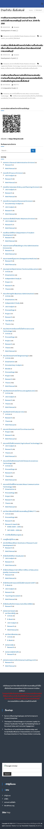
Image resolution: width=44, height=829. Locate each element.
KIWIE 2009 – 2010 (14, 526)
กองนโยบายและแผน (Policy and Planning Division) (21, 187)
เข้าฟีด (6, 799)
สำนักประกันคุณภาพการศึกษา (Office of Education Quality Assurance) (20, 571)
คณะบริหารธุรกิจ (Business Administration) (18, 293)
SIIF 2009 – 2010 (13, 530)
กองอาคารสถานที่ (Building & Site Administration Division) (21, 246)
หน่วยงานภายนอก (9, 611)
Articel (7, 513)
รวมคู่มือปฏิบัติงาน (9, 539)
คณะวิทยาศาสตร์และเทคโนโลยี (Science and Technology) (18, 329)
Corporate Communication (28, 66)
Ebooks (7, 368)
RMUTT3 (16, 85)
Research (6, 36)
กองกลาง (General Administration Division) (19, 162)
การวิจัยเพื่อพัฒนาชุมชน (13, 535)
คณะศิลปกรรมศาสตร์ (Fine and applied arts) (19, 390)
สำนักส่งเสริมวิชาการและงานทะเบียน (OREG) (18, 604)
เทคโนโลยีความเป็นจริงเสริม (30, 68)
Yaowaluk (16, 27)
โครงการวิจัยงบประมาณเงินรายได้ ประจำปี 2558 (22, 98)
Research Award (11, 524)
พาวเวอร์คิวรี (9, 38)
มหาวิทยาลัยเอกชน (11, 634)
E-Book (8, 585)
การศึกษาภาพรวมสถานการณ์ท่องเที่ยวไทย (24, 96)
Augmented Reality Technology (10, 66)
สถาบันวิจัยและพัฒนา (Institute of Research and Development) (20, 544)
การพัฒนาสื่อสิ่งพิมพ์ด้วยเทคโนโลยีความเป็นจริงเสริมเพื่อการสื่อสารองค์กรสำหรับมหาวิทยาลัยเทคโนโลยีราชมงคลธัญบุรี (22, 48)
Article (7, 271)
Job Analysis (9, 175)
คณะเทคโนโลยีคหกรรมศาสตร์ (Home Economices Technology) (20, 462)
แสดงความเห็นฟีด (9, 802)
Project (8, 282)
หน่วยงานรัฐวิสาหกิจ (12, 652)
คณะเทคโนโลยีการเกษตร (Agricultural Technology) (21, 443)
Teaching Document (12, 596)
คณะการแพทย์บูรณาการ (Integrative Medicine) (20, 258)
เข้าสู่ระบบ (7, 795)
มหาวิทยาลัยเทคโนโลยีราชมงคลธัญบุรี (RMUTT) (19, 511)
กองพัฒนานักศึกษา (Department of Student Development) (18, 233)
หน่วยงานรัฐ (9, 645)
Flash (17, 826)
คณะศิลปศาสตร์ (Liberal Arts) (13, 412)
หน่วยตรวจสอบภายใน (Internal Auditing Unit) (19, 660)
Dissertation (9, 275)
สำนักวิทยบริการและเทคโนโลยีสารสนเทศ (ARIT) (19, 583)
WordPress (39, 826)
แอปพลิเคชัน (4, 98)
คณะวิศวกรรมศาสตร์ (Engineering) (15, 355)
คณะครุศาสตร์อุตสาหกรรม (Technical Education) (20, 269)
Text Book (8, 320)
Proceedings (10, 310)
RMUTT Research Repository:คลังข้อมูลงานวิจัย (26, 823)
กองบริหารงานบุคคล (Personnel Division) (17, 201)
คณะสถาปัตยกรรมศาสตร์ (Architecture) (17, 429)
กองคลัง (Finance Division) (13, 173)
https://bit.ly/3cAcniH (16, 139)
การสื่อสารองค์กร (10, 68)
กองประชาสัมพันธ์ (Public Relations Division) (22, 36)
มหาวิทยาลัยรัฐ (10, 613)
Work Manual (10, 168)
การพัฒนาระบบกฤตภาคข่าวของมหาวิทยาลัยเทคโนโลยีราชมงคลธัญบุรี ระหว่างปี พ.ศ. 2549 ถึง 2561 (20, 20)
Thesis (7, 289)
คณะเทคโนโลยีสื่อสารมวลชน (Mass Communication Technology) (21, 485)
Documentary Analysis (13, 203)
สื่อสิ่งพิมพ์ (17, 38)
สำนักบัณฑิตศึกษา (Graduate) (13, 556)
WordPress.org (9, 806)
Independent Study (12, 278)
